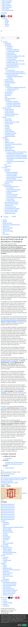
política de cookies (13, 622)
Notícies (14, 216)
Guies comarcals (5, 580)
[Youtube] (9, 16)
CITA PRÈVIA (4, 13)
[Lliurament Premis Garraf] (7, 506)
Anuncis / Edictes (7, 529)
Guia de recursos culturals (9, 591)
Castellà (7, 21)
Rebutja (19, 625)
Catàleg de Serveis (7, 547)
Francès (7, 26)
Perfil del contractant (8, 532)
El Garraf (3, 555)
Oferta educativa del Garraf (9, 582)
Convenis (5, 533)
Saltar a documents (7, 5)
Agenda (5, 221)
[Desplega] (9, 217)
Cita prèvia (5, 544)
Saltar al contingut (6, 2)
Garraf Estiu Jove (7, 587)
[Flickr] (6, 16)
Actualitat (6, 216)
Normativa (5, 535)
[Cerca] (18, 38)
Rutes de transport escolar (9, 585)
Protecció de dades (7, 602)
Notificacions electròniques (9, 552)
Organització (6, 524)
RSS (4, 232)
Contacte (3, 14)
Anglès (6, 23)
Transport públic (7, 560)
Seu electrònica (6, 536)
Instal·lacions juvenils (8, 595)
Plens (4, 525)
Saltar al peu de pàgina (7, 10)
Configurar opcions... (5, 625)
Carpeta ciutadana (7, 551)
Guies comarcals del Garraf (9, 584)
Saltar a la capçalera (7, 1)
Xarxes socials (6, 229)
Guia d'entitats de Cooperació (10, 590)
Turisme (5, 562)
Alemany (7, 24)
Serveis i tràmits (5, 546)
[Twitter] (2, 16)
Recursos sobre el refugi (9, 593)
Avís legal (5, 604)
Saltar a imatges (6, 4)
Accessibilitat (6, 606)
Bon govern (6, 540)
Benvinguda (6, 522)
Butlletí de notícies (7, 223)
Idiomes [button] (5, 18)
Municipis (5, 558)
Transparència (6, 538)
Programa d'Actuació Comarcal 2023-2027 (13, 527)
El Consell (3, 521)
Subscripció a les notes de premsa (11, 224)
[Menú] (1, 40)
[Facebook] (4, 16)
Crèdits (4, 599)
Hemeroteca (6, 234)
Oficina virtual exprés (8, 543)
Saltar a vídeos (5, 8)
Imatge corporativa (7, 227)
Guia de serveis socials (8, 588)
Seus (4, 541)
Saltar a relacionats (7, 7)
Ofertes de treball (7, 530)
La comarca (6, 557)
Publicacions (6, 226)
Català (6, 19)
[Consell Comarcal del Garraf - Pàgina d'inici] (9, 33)
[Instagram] (11, 16)
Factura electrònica (7, 554)
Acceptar (24, 625)
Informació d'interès (8, 231)
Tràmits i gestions (7, 549)
